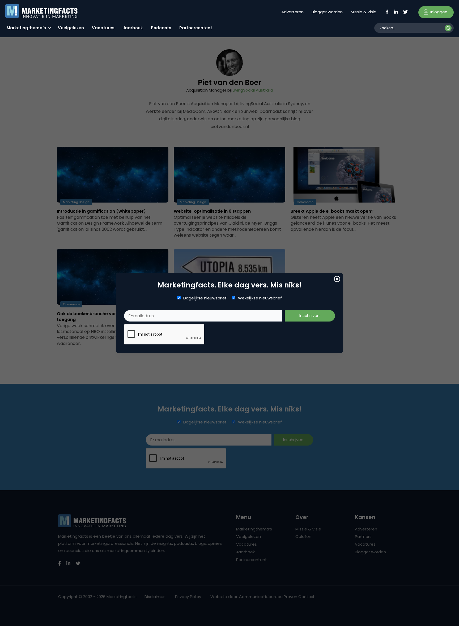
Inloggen (438, 12)
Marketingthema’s (26, 28)
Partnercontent (195, 28)
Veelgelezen (71, 28)
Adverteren (292, 12)
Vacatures (103, 28)
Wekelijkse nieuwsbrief (260, 298)
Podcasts (161, 28)
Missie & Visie (363, 12)
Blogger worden (327, 12)
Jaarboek (132, 28)
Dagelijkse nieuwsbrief (205, 298)
